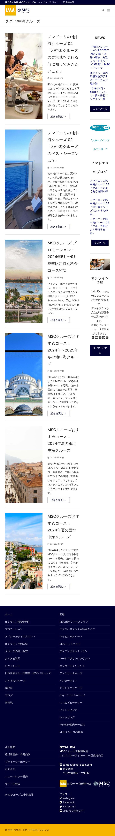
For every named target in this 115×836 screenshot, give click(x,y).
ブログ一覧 (100, 242)
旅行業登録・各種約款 (17, 754)
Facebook (69, 802)
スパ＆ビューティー (71, 702)
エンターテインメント (72, 665)
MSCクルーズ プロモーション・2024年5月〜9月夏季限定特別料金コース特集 (63, 257)
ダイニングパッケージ (72, 695)
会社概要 (10, 747)
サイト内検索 (12, 783)
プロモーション (14, 629)
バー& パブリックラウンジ (75, 658)
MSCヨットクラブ (70, 643)
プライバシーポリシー (17, 761)
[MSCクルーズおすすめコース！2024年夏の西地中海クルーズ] (23, 551)
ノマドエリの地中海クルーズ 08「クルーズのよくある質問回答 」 (99, 187)
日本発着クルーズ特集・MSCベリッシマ (28, 673)
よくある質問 (12, 658)
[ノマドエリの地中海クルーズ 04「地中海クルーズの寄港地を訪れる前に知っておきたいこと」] (23, 76)
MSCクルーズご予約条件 (19, 794)
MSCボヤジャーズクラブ (74, 621)
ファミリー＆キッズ (71, 673)
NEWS (8, 687)
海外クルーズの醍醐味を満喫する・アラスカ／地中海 (99, 78)
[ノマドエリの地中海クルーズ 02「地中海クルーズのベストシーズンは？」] (23, 180)
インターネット (68, 680)
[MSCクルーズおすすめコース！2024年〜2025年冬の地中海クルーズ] (23, 374)
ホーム (9, 614)
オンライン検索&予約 (17, 621)
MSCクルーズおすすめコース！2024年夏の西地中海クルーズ (64, 526)
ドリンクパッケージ (71, 687)
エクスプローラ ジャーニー (49, 2)
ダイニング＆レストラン (73, 651)
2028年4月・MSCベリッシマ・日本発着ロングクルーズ (99, 94)
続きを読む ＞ (58, 116)
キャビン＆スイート (71, 636)
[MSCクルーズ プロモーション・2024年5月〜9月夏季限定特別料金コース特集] (23, 281)
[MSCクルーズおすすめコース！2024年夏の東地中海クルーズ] (23, 464)
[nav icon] (108, 10)
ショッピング (67, 717)
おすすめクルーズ (15, 680)
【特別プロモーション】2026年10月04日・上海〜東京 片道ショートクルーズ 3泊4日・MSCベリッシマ (100, 57)
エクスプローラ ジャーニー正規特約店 (81, 755)
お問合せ (10, 769)
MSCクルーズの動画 (71, 732)
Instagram (69, 798)
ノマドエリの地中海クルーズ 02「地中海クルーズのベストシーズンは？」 (63, 147)
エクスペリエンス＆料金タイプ (77, 629)
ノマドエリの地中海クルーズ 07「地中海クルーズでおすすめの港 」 (99, 206)
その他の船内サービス (72, 724)
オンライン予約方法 (16, 643)
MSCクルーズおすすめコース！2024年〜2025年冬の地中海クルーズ (64, 350)
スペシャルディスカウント (20, 636)
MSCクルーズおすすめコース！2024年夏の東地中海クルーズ (64, 440)
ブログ (9, 695)
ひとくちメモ (12, 665)
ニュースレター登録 (16, 776)
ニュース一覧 (100, 108)
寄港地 (9, 702)
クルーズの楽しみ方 (16, 651)
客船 (62, 614)
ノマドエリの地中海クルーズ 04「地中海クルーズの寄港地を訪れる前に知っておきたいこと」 (63, 54)
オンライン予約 (100, 350)
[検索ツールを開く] (103, 10)
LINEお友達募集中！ (74, 810)
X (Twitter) (69, 806)
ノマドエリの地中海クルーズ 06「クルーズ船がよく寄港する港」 (99, 226)
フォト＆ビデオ (68, 709)
